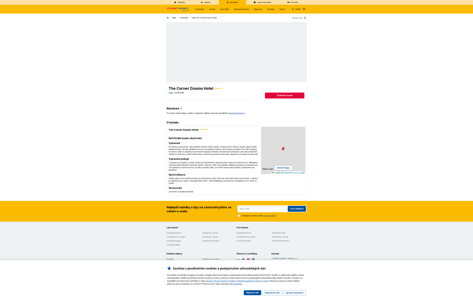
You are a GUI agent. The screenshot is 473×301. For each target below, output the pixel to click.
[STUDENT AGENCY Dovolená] (178, 9)
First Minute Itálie (278, 233)
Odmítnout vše (272, 292)
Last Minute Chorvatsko (176, 237)
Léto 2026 (224, 9)
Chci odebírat (297, 208)
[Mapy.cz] (267, 169)
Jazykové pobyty (264, 2)
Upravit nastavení (294, 292)
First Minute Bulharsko (281, 241)
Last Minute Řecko (174, 233)
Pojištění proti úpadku (211, 259)
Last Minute (199, 9)
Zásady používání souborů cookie (252, 281)
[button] (283, 148)
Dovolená (234, 2)
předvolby (237, 284)
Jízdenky (181, 2)
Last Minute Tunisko (210, 237)
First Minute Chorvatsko (246, 237)
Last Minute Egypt (174, 241)
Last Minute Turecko (210, 233)
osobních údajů (269, 216)
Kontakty (270, 9)
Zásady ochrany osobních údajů (220, 281)
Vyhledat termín (285, 95)
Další (281, 9)
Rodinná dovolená (241, 9)
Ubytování (258, 9)
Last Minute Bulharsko (211, 241)
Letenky (207, 2)
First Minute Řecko (244, 233)
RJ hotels (294, 2)
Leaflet (277, 172)
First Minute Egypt (243, 241)
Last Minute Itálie (173, 245)
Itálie (171, 92)
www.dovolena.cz (236, 113)
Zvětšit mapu (283, 168)
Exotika (212, 9)
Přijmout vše (252, 292)
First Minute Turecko (280, 237)
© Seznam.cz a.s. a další (293, 172)
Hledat (298, 9)
